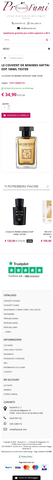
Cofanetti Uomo (11, 305)
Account (8, 385)
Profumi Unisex (11, 323)
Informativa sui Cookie (14, 367)
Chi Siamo (8, 345)
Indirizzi (7, 390)
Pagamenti (9, 354)
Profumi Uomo (10, 327)
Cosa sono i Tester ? (13, 350)
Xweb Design (28, 452)
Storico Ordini (10, 394)
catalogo (10, 295)
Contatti (8, 372)
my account (11, 379)
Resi (5, 363)
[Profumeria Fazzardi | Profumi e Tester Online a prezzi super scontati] (26, 7)
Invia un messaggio (28, 477)
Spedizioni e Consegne (14, 358)
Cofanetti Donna (12, 301)
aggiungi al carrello (18, 115)
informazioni (12, 339)
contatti (9, 402)
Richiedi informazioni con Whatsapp (18, 88)
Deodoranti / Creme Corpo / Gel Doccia (22, 309)
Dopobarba (9, 314)
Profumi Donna (16, 58)
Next (48, 186)
